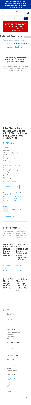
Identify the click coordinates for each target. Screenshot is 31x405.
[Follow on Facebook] (4, 325)
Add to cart (16, 210)
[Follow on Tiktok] (11, 325)
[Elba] (2, 34)
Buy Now (18, 47)
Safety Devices (7, 201)
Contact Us (9, 217)
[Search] (26, 18)
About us (9, 381)
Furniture (9, 383)
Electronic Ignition (19, 199)
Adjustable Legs (7, 197)
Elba (16, 201)
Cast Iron (14, 197)
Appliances (10, 66)
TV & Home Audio (12, 387)
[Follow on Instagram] (8, 325)
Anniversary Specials (12, 377)
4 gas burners (18, 195)
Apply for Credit (11, 187)
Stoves (15, 66)
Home (4, 66)
